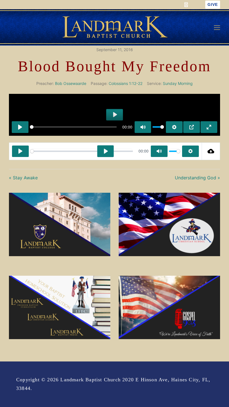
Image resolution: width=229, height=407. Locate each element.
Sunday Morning (178, 83)
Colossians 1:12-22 (125, 83)
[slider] (73, 127)
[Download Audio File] (211, 151)
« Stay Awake (23, 177)
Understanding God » (197, 177)
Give (212, 5)
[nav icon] (217, 27)
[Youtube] (196, 4)
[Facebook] (186, 4)
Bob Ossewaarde (70, 83)
